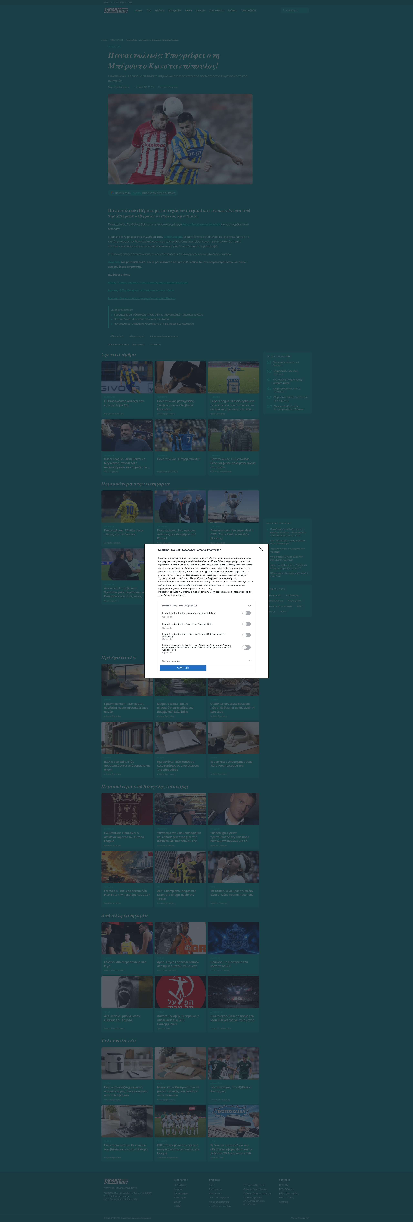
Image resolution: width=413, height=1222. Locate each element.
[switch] (246, 613)
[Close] (262, 550)
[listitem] (206, 605)
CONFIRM (183, 668)
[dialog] (206, 611)
